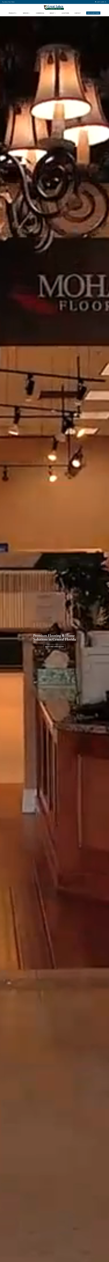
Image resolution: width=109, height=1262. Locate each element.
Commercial (40, 13)
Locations (65, 13)
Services (26, 13)
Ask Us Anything (93, 13)
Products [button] (12, 13)
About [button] (52, 13)
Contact (78, 13)
